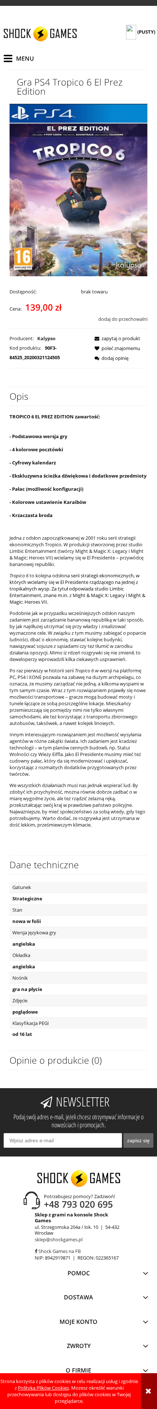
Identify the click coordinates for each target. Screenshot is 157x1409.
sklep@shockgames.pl (59, 1239)
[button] (115, 338)
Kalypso (46, 338)
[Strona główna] (40, 33)
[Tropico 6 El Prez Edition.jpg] (78, 189)
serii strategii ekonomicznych (102, 575)
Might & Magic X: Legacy (99, 595)
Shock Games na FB (59, 1251)
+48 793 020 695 (78, 1204)
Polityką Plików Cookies (43, 1388)
